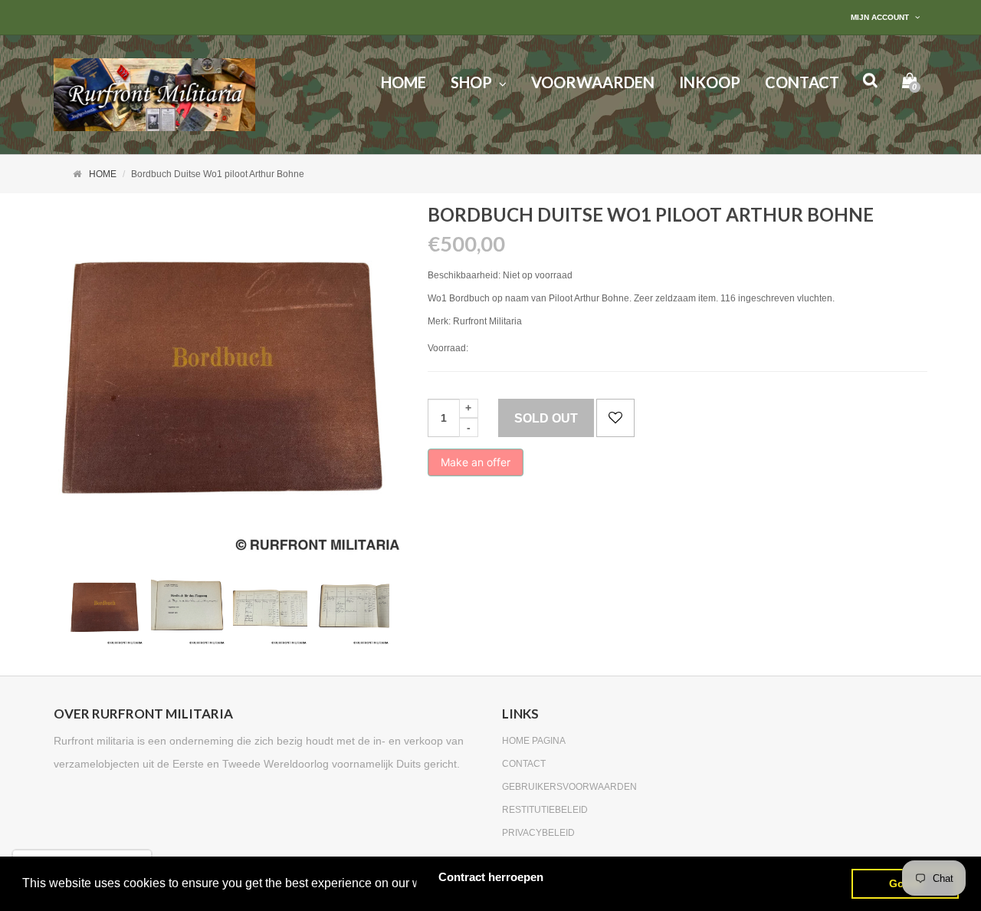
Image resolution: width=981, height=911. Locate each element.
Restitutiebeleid (545, 809)
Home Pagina (534, 740)
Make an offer (475, 466)
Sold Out (546, 418)
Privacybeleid (538, 832)
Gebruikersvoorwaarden (569, 786)
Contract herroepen (490, 876)
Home (102, 174)
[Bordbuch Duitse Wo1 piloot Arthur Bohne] (106, 608)
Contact (524, 763)
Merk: (439, 321)
